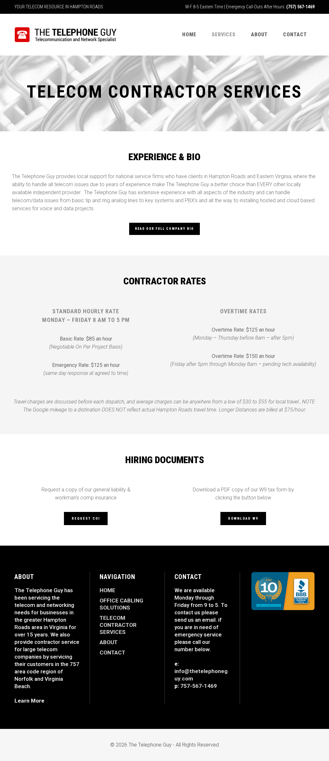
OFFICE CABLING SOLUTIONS (121, 604)
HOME (107, 590)
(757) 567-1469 (300, 6)
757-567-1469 (198, 686)
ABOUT (109, 642)
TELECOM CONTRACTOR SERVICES (118, 625)
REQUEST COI (86, 518)
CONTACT (112, 652)
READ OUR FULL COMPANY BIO (164, 228)
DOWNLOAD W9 (243, 518)
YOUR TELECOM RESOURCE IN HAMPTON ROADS (58, 6)
